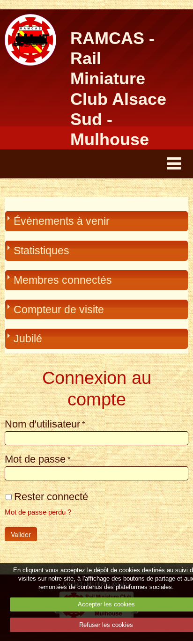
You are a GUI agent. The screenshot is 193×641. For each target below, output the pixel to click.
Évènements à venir (62, 221)
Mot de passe (35, 459)
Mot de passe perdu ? (38, 512)
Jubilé (28, 338)
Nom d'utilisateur (42, 424)
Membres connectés (63, 280)
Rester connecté (51, 496)
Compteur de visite (59, 309)
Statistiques (41, 250)
